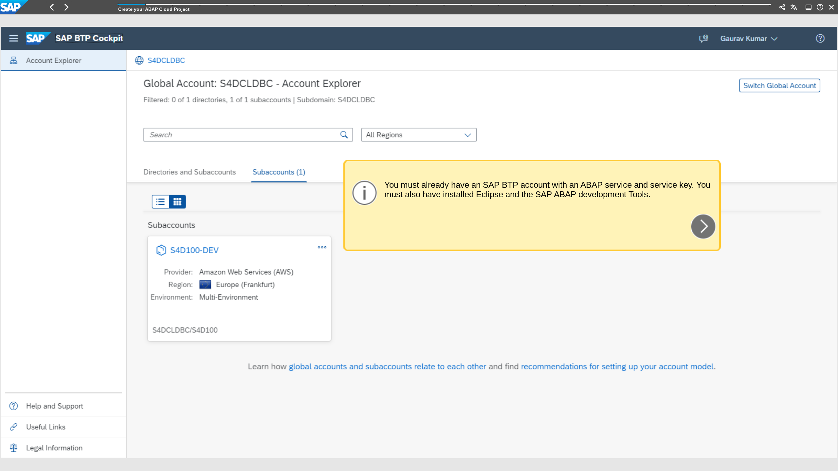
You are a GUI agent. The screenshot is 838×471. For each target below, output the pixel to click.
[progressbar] (444, 6)
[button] (52, 7)
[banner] (419, 7)
